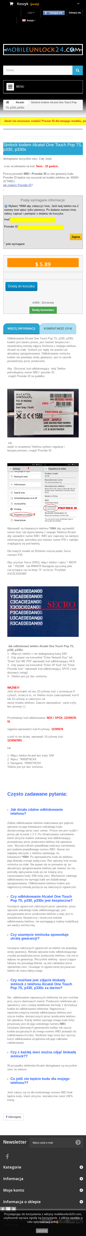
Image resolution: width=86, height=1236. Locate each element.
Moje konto (13, 1190)
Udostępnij (14, 1116)
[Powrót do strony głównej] (7, 102)
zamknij (42, 1230)
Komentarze (58, 328)
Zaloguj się (75, 12)
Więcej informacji (21, 328)
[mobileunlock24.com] (43, 49)
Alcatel (20, 102)
